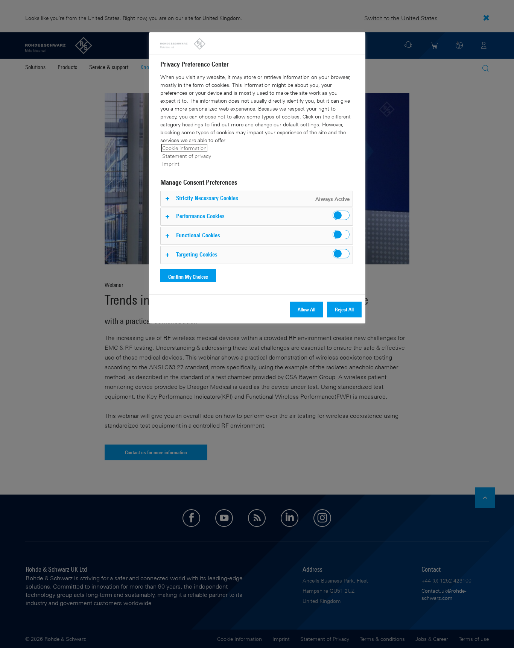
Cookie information (184, 148)
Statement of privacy (186, 156)
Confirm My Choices (188, 276)
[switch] (341, 215)
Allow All (306, 309)
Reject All (344, 309)
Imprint (170, 164)
